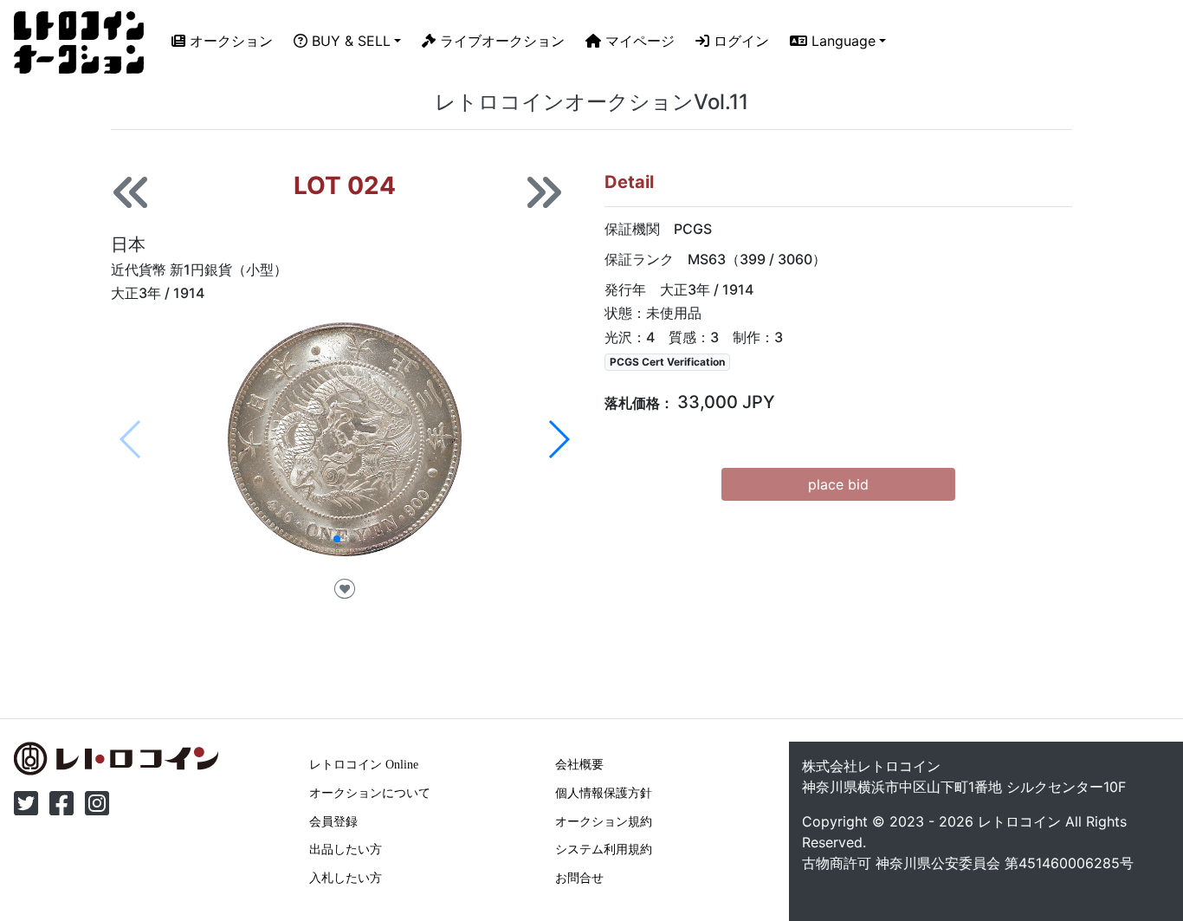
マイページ (638, 40)
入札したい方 (345, 878)
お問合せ (579, 878)
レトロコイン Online (363, 764)
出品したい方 (345, 849)
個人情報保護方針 (603, 793)
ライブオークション (500, 40)
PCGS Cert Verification (667, 361)
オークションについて (369, 793)
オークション (229, 40)
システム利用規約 (603, 849)
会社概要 (579, 764)
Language (841, 40)
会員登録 (333, 821)
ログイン (739, 40)
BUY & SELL (349, 40)
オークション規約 (603, 821)
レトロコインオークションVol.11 (591, 101)
